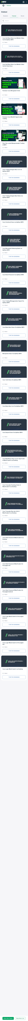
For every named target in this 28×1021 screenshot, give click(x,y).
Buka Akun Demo (8, 1018)
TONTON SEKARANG (14, 46)
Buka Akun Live (20, 1018)
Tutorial (14, 16)
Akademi (5, 16)
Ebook (22, 16)
